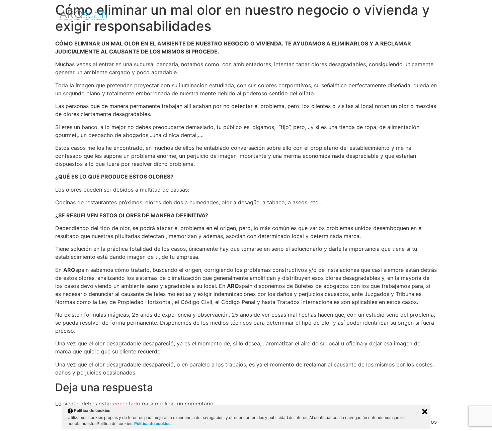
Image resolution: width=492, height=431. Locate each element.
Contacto (419, 16)
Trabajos (362, 16)
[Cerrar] (424, 411)
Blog (390, 16)
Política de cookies (153, 423)
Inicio (333, 16)
